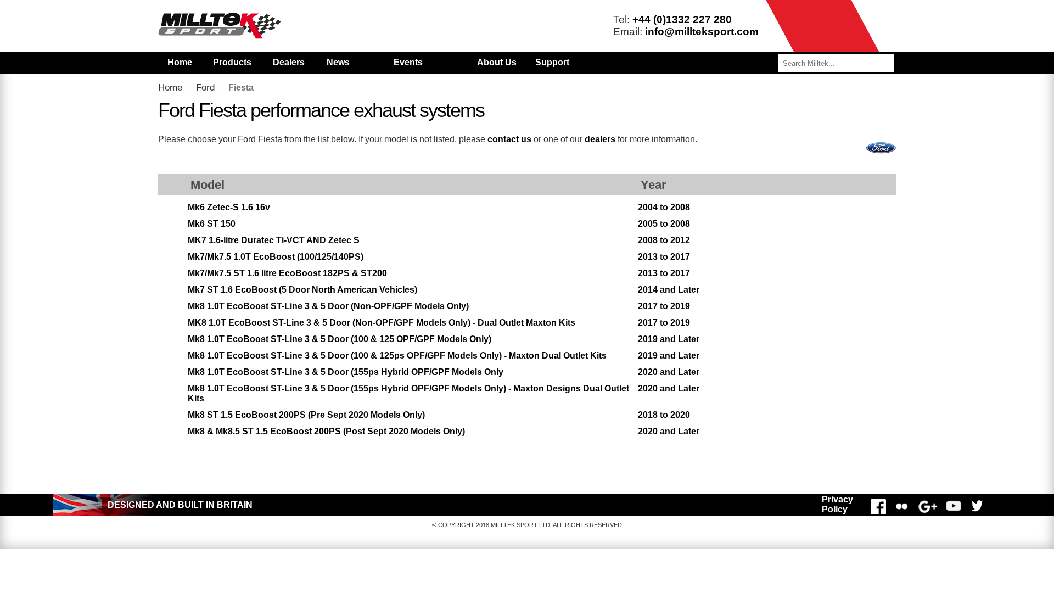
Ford (205, 87)
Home (179, 62)
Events (408, 62)
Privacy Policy (837, 504)
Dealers (289, 62)
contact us (509, 139)
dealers (600, 139)
